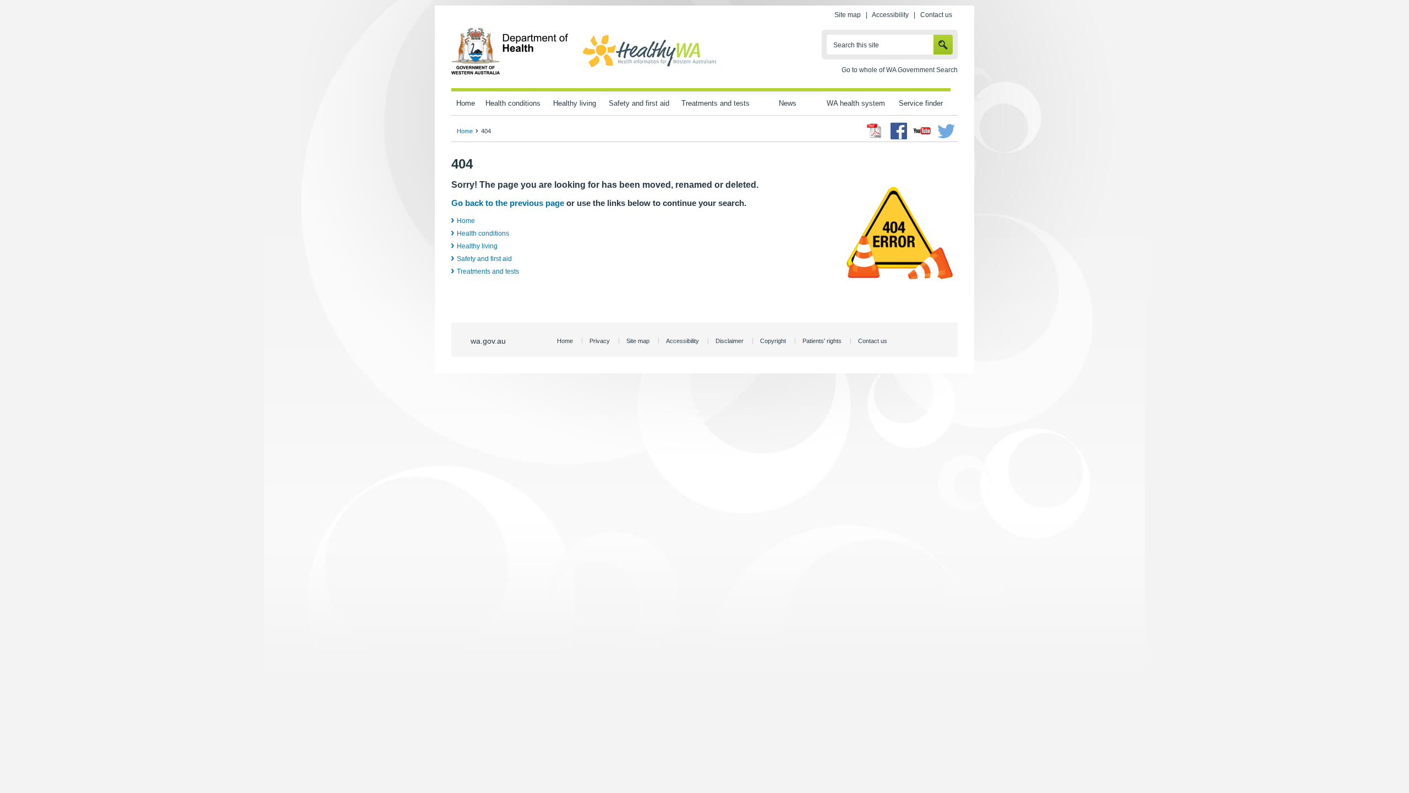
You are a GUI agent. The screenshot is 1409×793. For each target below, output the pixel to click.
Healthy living (574, 103)
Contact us (936, 15)
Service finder (921, 103)
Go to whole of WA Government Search (900, 70)
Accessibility (890, 15)
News (787, 103)
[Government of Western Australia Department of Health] (510, 73)
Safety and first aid (639, 103)
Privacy (599, 341)
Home (465, 103)
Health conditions (512, 103)
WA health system (856, 103)
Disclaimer (730, 341)
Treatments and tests (715, 103)
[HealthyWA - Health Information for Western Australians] (649, 68)
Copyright (773, 341)
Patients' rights (822, 341)
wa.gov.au (488, 340)
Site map (847, 15)
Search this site (856, 45)
